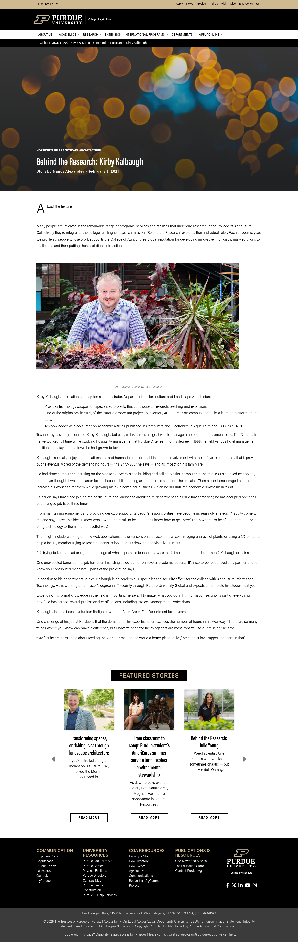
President (202, 3)
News (189, 3)
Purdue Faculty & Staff (98, 861)
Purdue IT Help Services (100, 895)
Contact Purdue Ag (188, 871)
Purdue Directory (94, 875)
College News (49, 42)
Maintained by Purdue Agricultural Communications (204, 926)
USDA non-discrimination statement (215, 921)
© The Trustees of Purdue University (72, 921)
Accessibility (112, 921)
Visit (223, 3)
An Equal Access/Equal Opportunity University (155, 921)
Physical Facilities (95, 871)
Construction (92, 890)
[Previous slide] (54, 759)
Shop (214, 3)
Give (233, 3)
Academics (68, 34)
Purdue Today (46, 866)
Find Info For (46, 4)
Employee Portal (47, 856)
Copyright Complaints (150, 926)
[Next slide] (244, 759)
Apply (179, 3)
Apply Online (209, 34)
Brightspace (44, 861)
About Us (45, 34)
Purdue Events (93, 885)
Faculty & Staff (139, 856)
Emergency (246, 3)
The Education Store (189, 866)
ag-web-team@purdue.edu (194, 934)
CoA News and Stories (191, 861)
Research (91, 34)
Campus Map (92, 880)
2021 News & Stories (77, 42)
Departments (182, 34)
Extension (113, 34)
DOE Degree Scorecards (116, 926)
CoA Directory (138, 861)
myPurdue (43, 881)
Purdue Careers (93, 866)
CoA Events (137, 866)
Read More (89, 817)
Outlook (42, 876)
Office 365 (43, 871)
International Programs (145, 34)
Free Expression (85, 926)
